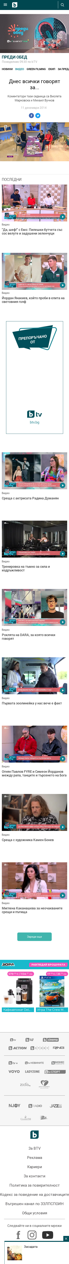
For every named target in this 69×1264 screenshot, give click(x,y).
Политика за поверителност (34, 1185)
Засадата (31, 1247)
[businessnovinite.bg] (56, 1063)
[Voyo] (12, 1072)
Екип (51, 69)
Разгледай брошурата (48, 964)
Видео (19, 69)
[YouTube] (48, 1233)
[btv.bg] (13, 1040)
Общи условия (34, 1213)
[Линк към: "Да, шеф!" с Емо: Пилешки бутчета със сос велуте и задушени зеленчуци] (34, 218)
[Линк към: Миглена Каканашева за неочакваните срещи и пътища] (34, 895)
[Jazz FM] (55, 1106)
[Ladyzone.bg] (30, 1071)
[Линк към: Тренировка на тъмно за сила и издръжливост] (34, 554)
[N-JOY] (14, 1106)
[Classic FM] (26, 1117)
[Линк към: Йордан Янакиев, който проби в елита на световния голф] (34, 286)
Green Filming (36, 69)
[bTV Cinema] (50, 1040)
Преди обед (14, 57)
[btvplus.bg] (12, 1063)
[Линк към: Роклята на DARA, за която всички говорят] (34, 622)
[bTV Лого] (34, 1134)
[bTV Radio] (34, 1106)
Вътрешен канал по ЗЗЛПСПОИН (34, 1204)
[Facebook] (19, 1233)
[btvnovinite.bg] (33, 1063)
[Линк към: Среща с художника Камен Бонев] (34, 827)
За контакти (34, 1176)
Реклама (34, 1157)
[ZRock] (44, 1118)
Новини (7, 69)
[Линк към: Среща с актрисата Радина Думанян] (34, 485)
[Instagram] (32, 1233)
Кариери (34, 1167)
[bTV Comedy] (29, 1040)
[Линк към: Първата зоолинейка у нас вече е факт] (34, 690)
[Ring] (56, 1048)
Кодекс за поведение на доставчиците (34, 1194)
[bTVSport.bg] (52, 1071)
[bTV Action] (15, 1048)
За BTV (35, 1148)
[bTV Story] (37, 1048)
